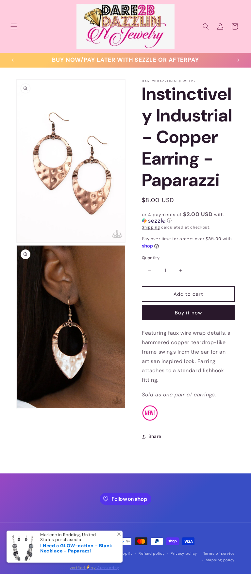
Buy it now (188, 313)
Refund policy (151, 553)
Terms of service (219, 553)
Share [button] (154, 436)
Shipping (151, 227)
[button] (14, 26)
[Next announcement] (238, 60)
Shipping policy (220, 560)
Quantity (150, 258)
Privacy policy (184, 553)
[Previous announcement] (13, 60)
